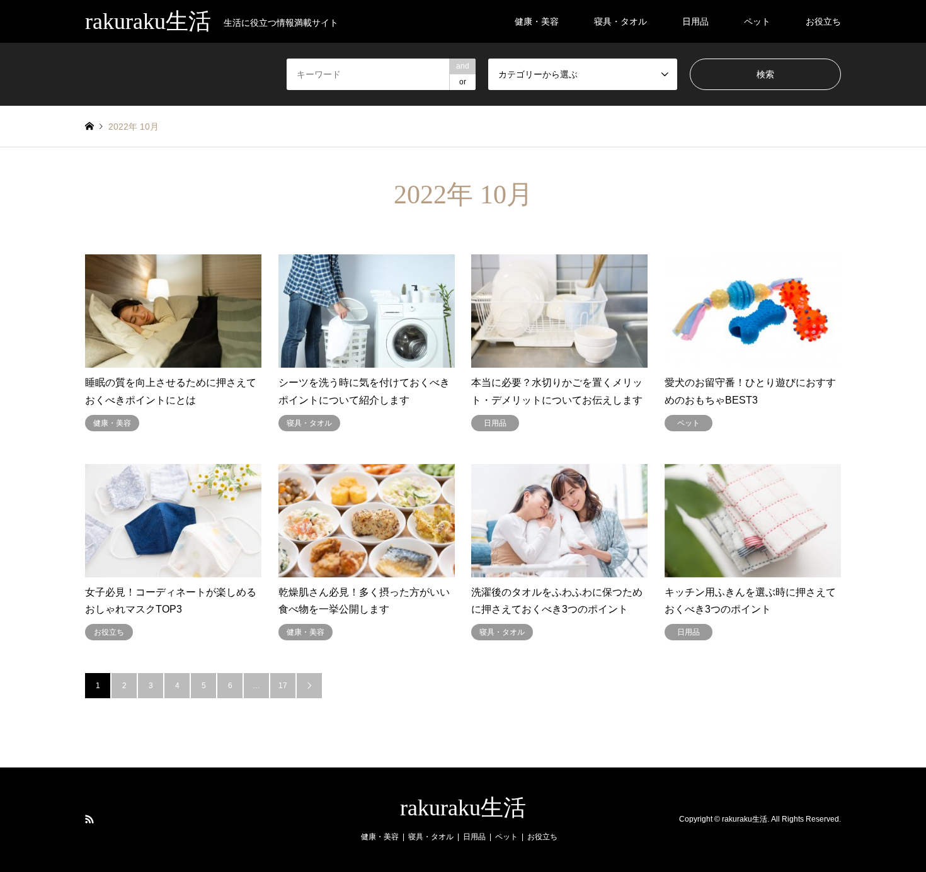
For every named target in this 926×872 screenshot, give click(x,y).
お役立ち (823, 21)
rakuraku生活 (463, 807)
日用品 (695, 21)
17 (282, 685)
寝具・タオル (620, 21)
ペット (757, 21)
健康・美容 (537, 21)
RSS (89, 819)
